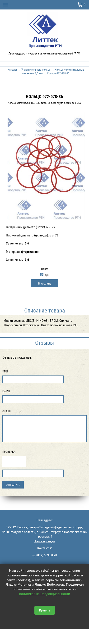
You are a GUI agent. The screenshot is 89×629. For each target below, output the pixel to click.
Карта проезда (44, 541)
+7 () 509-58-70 (44, 555)
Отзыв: (6, 411)
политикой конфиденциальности (44, 594)
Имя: (5, 371)
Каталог (12, 69)
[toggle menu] (5, 4)
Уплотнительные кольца (36, 69)
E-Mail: (6, 391)
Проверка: (9, 451)
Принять (44, 610)
